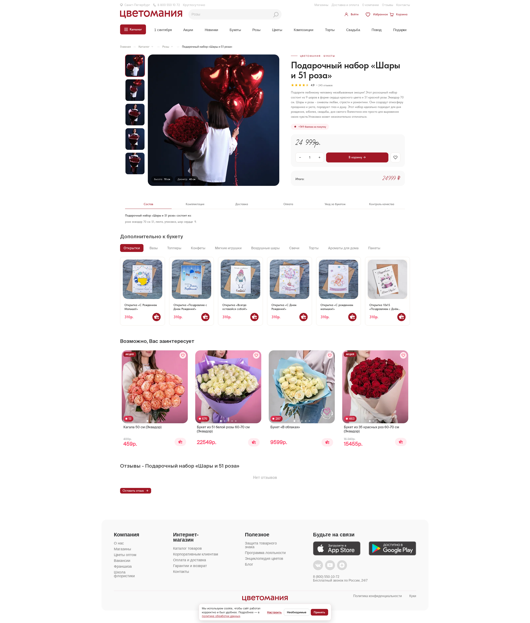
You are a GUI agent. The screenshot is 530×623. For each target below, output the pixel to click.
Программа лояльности (265, 553)
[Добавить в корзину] (156, 317)
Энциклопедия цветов (264, 558)
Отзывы (387, 5)
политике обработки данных (221, 616)
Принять (319, 612)
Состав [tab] (148, 204)
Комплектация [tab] (195, 204)
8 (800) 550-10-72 (326, 576)
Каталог (144, 46)
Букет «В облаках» (285, 427)
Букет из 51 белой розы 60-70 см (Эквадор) (223, 429)
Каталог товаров (187, 548)
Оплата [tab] (288, 204)
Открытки (132, 248)
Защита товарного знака (261, 545)
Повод (377, 30)
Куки (412, 596)
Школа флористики (124, 574)
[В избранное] (395, 157)
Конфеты (198, 248)
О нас (119, 543)
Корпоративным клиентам (195, 554)
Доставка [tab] (241, 204)
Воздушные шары (265, 248)
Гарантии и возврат (190, 566)
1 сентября (163, 30)
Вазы (153, 248)
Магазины (321, 5)
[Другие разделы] (152, 46)
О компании (370, 5)
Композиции (303, 30)
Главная (125, 46)
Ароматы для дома (343, 248)
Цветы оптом (125, 555)
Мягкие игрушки (228, 248)
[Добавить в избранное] (182, 355)
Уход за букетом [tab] (335, 204)
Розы (256, 30)
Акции (188, 30)
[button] (147, 421)
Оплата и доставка (189, 560)
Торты (330, 30)
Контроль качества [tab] (381, 204)
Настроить (274, 612)
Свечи (294, 248)
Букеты (235, 30)
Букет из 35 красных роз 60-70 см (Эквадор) (371, 429)
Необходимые (296, 612)
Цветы (277, 30)
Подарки (400, 30)
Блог (249, 564)
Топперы (174, 248)
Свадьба (353, 30)
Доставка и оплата (345, 5)
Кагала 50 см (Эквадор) (142, 427)
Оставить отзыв (133, 490)
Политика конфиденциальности (377, 596)
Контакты (403, 5)
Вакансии (122, 561)
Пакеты (374, 248)
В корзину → (357, 157)
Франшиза (123, 566)
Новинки (211, 30)
